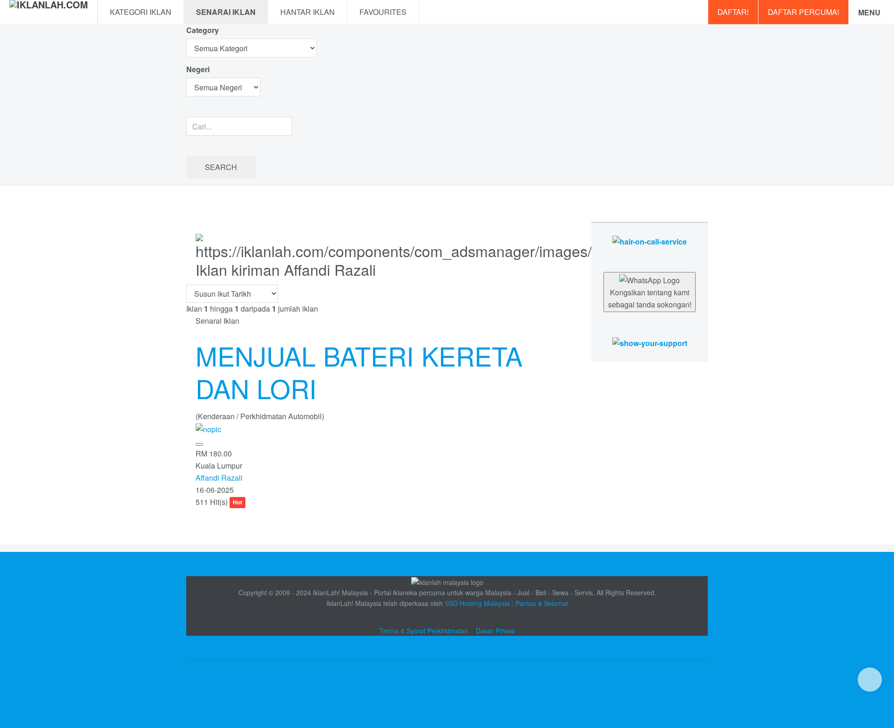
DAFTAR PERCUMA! (803, 12)
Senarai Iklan (226, 12)
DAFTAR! (733, 12)
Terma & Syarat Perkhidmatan (423, 630)
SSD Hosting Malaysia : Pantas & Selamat (506, 603)
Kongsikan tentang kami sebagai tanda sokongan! (649, 298)
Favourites (382, 12)
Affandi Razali (219, 477)
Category (202, 30)
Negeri (198, 69)
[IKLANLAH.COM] (48, 12)
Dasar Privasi (495, 630)
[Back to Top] (870, 679)
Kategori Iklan (140, 12)
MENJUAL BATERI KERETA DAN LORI (359, 372)
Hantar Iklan (307, 12)
